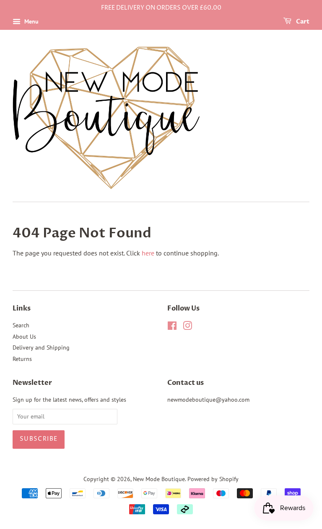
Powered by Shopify (213, 479)
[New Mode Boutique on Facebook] (172, 327)
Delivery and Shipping (41, 347)
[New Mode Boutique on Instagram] (187, 327)
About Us (24, 336)
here (148, 253)
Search (21, 325)
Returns (22, 359)
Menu (31, 21)
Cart (302, 22)
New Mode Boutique (159, 479)
